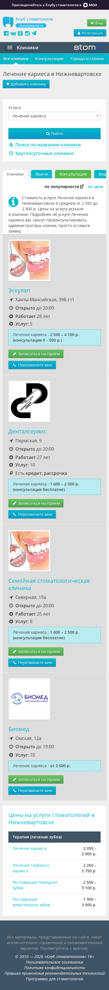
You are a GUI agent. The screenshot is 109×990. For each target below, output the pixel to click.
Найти (56, 133)
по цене (95, 186)
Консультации (49, 58)
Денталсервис (27, 431)
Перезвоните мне (34, 364)
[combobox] (54, 116)
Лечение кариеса (29, 848)
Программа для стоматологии (54, 978)
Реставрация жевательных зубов (31, 902)
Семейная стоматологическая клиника (49, 584)
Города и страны (87, 58)
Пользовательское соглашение (55, 962)
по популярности (61, 186)
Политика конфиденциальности (54, 967)
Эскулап (19, 290)
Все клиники (15, 58)
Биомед (18, 729)
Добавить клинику (28, 84)
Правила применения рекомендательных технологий (54, 973)
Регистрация (92, 33)
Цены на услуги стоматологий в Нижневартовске (51, 818)
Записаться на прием (38, 353)
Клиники (15, 174)
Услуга (14, 107)
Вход (98, 23)
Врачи (41, 174)
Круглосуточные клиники (44, 153)
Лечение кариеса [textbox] (29, 116)
